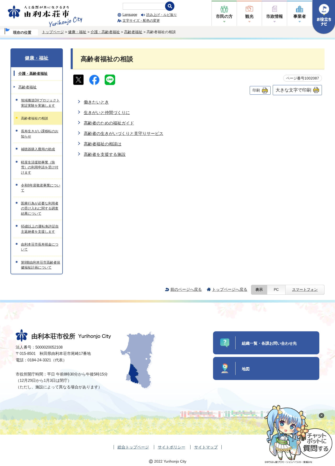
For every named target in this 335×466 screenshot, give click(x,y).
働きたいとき (96, 102)
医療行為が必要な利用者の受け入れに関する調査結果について (39, 208)
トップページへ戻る (229, 289)
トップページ (53, 32)
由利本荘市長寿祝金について (39, 246)
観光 (249, 16)
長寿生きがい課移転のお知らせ (39, 133)
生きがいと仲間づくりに (107, 112)
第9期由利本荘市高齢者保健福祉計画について (40, 264)
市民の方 (224, 16)
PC (276, 290)
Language (129, 14)
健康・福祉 (77, 32)
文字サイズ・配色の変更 (141, 20)
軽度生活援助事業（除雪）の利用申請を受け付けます (39, 167)
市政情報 (274, 16)
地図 (246, 369)
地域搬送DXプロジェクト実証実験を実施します (40, 102)
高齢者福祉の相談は (102, 144)
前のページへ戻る (186, 289)
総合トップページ (133, 447)
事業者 (299, 16)
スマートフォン (305, 290)
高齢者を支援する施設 (105, 154)
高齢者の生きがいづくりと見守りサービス (123, 133)
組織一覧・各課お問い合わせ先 (269, 343)
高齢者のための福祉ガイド (109, 123)
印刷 (256, 90)
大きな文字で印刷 (293, 90)
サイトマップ (206, 447)
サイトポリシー (171, 447)
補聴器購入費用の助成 (38, 149)
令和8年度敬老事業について (40, 187)
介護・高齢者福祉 (105, 32)
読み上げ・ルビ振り (161, 15)
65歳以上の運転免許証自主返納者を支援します (40, 228)
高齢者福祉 (133, 32)
